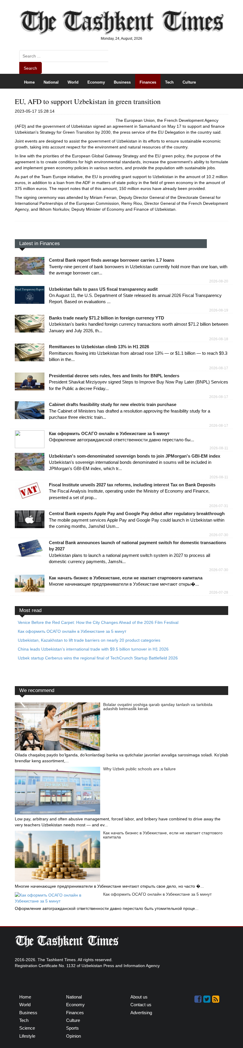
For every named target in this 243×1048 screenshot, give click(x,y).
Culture (189, 82)
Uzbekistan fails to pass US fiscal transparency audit (103, 289)
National (51, 82)
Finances (148, 82)
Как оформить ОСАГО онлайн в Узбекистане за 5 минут (109, 433)
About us (139, 996)
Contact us (140, 1004)
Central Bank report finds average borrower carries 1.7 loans (111, 260)
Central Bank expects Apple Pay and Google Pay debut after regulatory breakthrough (137, 513)
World (73, 82)
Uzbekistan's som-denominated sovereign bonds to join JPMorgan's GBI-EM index (134, 455)
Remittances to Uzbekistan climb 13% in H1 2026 (99, 346)
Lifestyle (76, 97)
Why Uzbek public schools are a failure (139, 768)
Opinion (100, 97)
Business (122, 82)
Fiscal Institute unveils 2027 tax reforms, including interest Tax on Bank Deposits (132, 484)
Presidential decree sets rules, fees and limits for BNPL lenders (114, 375)
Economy (96, 82)
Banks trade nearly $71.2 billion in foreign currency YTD (106, 317)
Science (31, 97)
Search (30, 68)
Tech (169, 82)
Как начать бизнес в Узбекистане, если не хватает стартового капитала (125, 577)
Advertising (141, 1012)
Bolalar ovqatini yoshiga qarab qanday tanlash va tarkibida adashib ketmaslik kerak (157, 706)
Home (29, 82)
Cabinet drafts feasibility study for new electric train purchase (112, 404)
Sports (53, 97)
